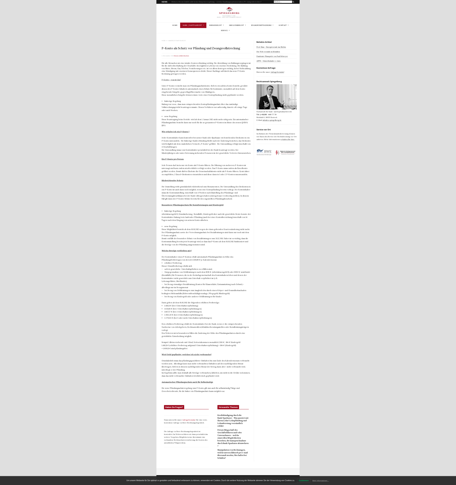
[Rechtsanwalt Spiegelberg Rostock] (229, 13)
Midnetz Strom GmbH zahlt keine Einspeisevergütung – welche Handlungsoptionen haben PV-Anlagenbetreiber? (216, 2)
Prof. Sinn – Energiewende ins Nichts (271, 47)
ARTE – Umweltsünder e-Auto (268, 61)
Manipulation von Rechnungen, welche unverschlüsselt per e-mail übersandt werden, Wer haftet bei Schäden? (232, 454)
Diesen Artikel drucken (181, 56)
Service (224, 30)
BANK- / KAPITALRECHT (192, 25)
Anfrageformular (189, 420)
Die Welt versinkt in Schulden (268, 52)
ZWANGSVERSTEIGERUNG (261, 25)
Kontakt (283, 25)
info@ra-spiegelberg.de (272, 120)
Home (174, 25)
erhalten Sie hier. (287, 139)
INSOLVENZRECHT (236, 25)
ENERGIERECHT (215, 25)
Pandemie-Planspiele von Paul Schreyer (272, 56)
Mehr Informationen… (320, 481)
